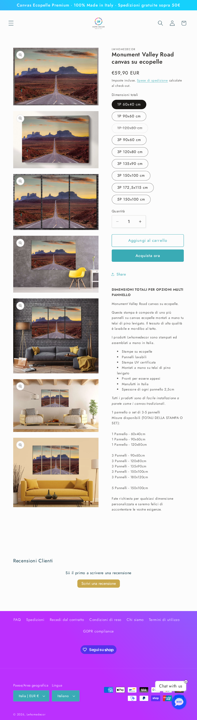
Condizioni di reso (105, 619)
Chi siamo (135, 619)
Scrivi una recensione (98, 583)
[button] (11, 23)
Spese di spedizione (152, 80)
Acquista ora (147, 255)
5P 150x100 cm (131, 199)
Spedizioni (35, 619)
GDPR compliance (98, 631)
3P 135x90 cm (130, 163)
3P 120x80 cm (130, 152)
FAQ (17, 619)
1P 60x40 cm (129, 104)
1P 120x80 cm (132, 129)
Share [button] (121, 274)
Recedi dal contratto (67, 619)
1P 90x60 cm (129, 116)
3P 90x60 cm (129, 139)
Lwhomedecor (36, 714)
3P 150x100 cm (131, 175)
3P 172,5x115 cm (132, 187)
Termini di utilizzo (164, 619)
